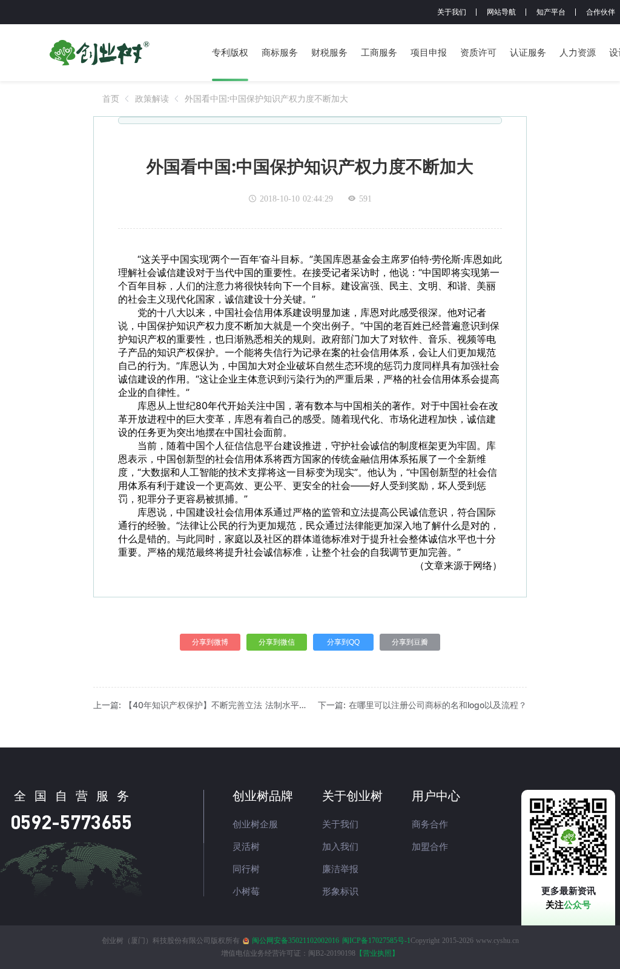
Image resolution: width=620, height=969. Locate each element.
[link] (110, 98)
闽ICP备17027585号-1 (376, 940)
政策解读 (152, 98)
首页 (110, 98)
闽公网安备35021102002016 (295, 940)
